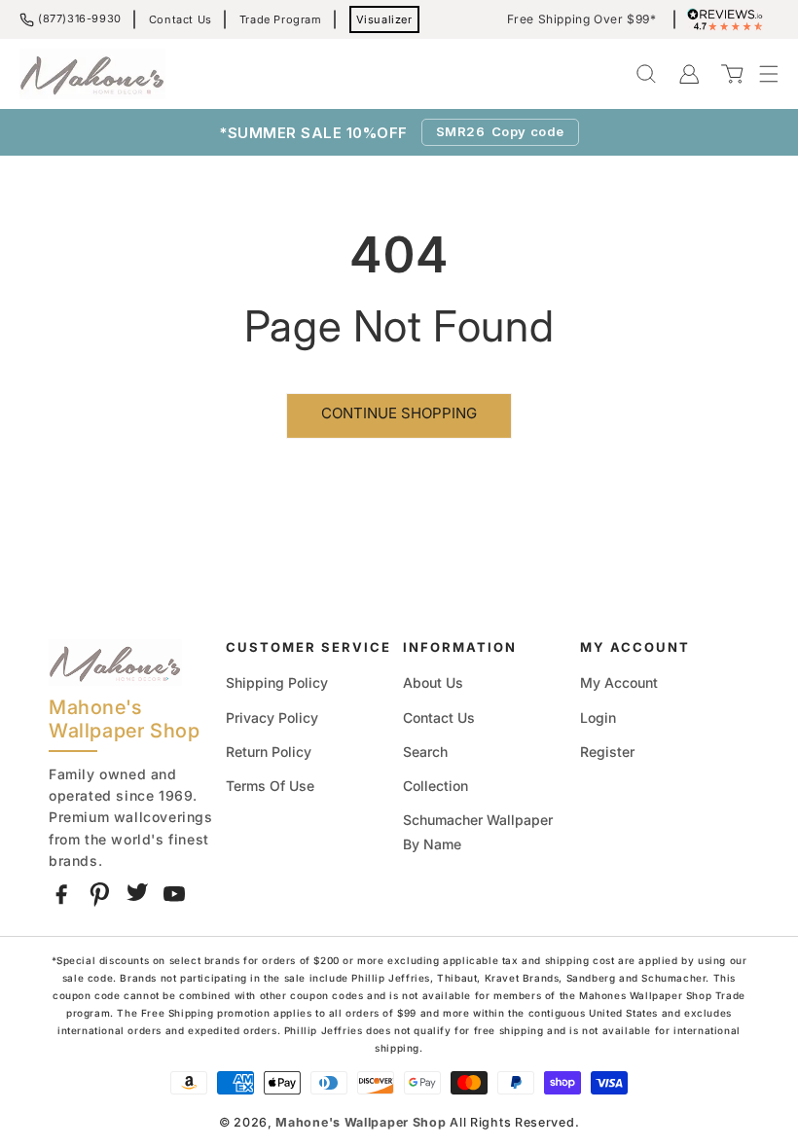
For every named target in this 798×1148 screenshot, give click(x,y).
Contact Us (180, 19)
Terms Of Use (270, 785)
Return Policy (268, 751)
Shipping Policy (277, 682)
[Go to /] (92, 74)
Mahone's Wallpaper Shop (360, 1122)
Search (425, 751)
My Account (619, 682)
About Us (433, 682)
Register (607, 751)
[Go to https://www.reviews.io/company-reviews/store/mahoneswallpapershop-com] (730, 19)
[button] (759, 74)
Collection (435, 785)
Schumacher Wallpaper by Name (478, 831)
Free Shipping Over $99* (582, 19)
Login (598, 717)
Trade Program (280, 19)
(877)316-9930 (80, 18)
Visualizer (384, 19)
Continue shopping (399, 413)
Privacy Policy (272, 717)
